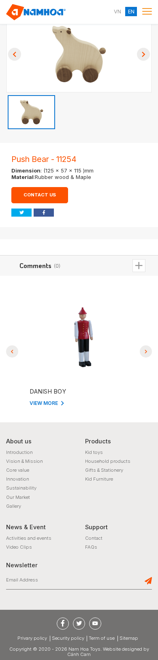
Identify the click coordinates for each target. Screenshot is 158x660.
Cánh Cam (79, 654)
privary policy (32, 638)
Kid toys (94, 452)
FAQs (91, 547)
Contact (93, 538)
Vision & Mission (24, 461)
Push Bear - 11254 (44, 159)
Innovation (17, 479)
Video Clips (19, 547)
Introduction (19, 452)
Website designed (122, 649)
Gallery (13, 506)
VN (117, 12)
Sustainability (21, 488)
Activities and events (28, 538)
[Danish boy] (79, 337)
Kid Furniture (99, 479)
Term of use (102, 638)
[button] (14, 54)
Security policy (68, 638)
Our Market (18, 497)
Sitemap (129, 638)
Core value (17, 470)
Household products (107, 461)
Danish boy (45, 391)
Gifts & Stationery (104, 470)
